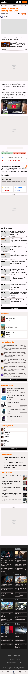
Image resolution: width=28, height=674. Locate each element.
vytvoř (12, 183)
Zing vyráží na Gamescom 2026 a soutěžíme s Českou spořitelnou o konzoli (18, 45)
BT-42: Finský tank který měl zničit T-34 (11, 499)
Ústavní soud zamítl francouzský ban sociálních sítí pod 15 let (11, 482)
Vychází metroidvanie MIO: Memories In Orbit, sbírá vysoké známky (18, 248)
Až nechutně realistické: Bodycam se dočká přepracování (20, 595)
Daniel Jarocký (4, 236)
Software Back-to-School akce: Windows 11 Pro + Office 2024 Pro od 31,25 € (20, 641)
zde (15, 171)
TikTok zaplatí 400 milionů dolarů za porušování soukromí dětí (6, 586)
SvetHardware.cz (5, 484)
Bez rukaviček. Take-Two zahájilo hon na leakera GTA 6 (20, 570)
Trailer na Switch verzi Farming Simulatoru (22, 5)
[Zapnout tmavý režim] (20, 2)
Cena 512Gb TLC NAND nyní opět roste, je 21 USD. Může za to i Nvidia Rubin (12, 494)
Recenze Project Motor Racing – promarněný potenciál (18, 262)
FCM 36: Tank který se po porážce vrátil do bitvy (20, 614)
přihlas (22, 181)
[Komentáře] (19, 13)
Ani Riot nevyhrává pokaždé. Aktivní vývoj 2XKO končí (21, 565)
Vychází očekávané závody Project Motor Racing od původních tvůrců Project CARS (18, 271)
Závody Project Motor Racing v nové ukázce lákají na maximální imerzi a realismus (18, 286)
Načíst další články (14, 308)
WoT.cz (3, 500)
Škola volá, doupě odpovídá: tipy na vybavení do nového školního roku (21, 646)
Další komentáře (14, 379)
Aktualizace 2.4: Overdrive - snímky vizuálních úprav (21, 618)
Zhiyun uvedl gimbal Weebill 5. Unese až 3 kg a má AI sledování (21, 635)
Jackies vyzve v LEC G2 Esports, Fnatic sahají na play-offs (6, 615)
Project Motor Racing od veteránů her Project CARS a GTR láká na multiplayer (18, 293)
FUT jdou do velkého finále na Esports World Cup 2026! (11, 488)
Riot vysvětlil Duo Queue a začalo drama (6, 610)
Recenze (3, 261)
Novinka (14, 5)
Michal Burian (7, 16)
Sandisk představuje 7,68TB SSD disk (7, 594)
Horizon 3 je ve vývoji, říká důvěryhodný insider (12, 476)
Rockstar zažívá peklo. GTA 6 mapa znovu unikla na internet (7, 570)
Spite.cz (3, 478)
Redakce (4, 49)
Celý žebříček (14, 448)
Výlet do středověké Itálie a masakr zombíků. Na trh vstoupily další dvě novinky (18, 240)
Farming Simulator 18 (7, 5)
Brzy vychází (4, 314)
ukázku (25, 171)
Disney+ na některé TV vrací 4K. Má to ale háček (7, 645)
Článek (3, 43)
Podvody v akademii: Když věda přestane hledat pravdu (7, 590)
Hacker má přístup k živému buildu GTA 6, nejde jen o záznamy (20, 590)
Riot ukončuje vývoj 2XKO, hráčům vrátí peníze (6, 620)
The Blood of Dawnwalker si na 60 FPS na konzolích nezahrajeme (7, 564)
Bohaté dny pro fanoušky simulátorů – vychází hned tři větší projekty (18, 255)
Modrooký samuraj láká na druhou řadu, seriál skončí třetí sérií (20, 560)
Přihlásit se (24, 2)
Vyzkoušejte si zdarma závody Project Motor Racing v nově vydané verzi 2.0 (17, 233)
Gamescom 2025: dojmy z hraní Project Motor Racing (18, 300)
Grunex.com (4, 490)
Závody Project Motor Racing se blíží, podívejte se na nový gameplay (18, 278)
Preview (3, 299)
